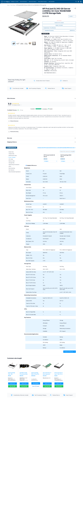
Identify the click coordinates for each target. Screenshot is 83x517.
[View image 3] (22, 43)
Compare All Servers (68, 351)
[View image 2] (18, 43)
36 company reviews (16, 104)
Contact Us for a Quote (59, 22)
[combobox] (67, 151)
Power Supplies (12, 157)
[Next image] (39, 24)
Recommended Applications (15, 171)
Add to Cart (12, 383)
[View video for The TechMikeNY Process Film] (34, 43)
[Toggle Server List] (74, 151)
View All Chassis (35, 386)
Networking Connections (14, 164)
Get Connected (51, 1)
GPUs (10, 166)
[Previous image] (9, 24)
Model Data (11, 151)
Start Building (36, 383)
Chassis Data (11, 153)
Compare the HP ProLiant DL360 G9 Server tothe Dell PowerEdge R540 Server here (56, 147)
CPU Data (11, 159)
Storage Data (11, 162)
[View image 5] (30, 43)
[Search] (76, 1)
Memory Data (12, 161)
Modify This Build (59, 25)
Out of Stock (13, 5)
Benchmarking (12, 168)
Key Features (11, 170)
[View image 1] (14, 43)
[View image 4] (26, 43)
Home (8, 5)
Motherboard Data (13, 155)
